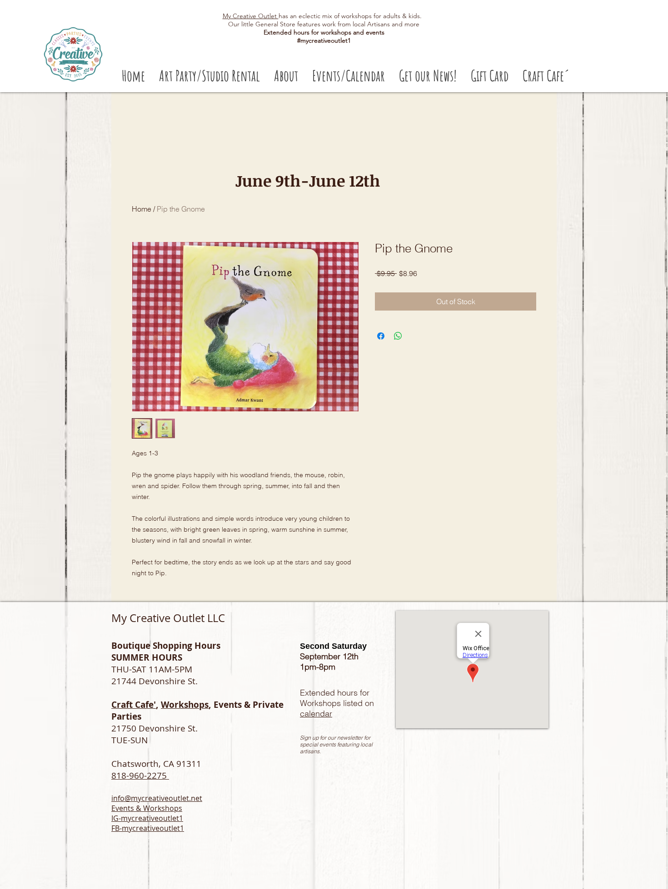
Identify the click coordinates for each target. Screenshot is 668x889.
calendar (316, 713)
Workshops (185, 705)
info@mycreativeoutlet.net (156, 798)
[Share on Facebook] (380, 336)
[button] (209, 76)
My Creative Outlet (251, 16)
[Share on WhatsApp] (398, 336)
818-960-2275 (140, 775)
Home (141, 208)
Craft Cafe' (133, 705)
